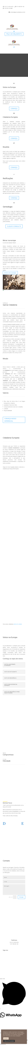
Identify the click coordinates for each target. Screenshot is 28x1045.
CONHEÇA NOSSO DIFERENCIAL (10, 420)
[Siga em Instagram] (15, 955)
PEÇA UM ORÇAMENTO (14, 34)
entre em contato (18, 624)
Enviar (21, 897)
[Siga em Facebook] (12, 955)
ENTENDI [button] (6, 1038)
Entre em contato (10, 273)
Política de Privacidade (9, 1041)
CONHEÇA (14, 108)
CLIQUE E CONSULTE (14, 226)
